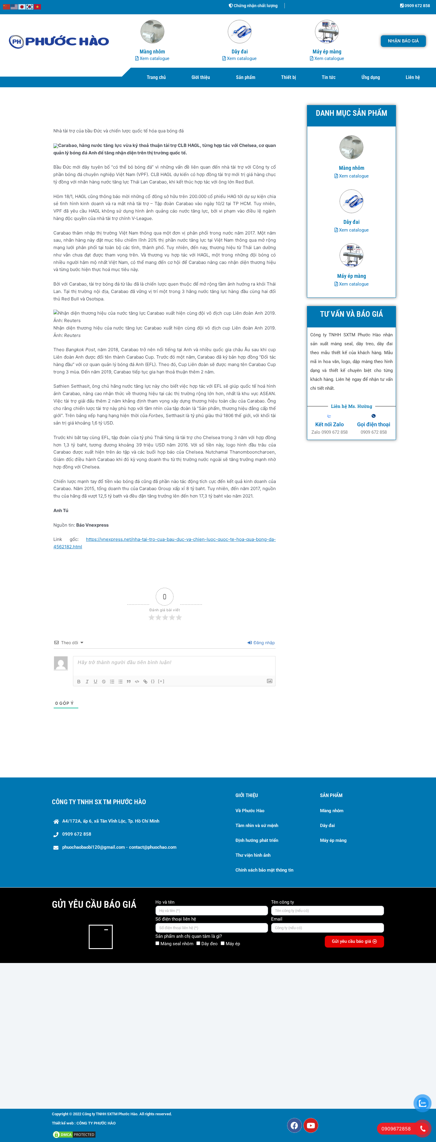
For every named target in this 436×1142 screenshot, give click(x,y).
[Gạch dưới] (95, 681)
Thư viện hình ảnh (252, 855)
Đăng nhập (263, 642)
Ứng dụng (371, 77)
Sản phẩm (245, 77)
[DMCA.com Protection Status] (74, 1134)
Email (276, 919)
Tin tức (328, 77)
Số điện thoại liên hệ (175, 919)
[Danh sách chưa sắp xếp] (120, 681)
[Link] (145, 681)
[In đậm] (79, 681)
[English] (14, 6)
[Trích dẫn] (129, 681)
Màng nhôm (331, 810)
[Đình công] (104, 681)
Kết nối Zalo (329, 424)
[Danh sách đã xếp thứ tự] (112, 681)
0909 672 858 (417, 5)
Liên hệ (413, 77)
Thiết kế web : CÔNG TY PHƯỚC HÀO (84, 1123)
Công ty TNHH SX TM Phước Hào (99, 802)
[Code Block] (137, 681)
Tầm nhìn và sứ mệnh (256, 825)
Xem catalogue (154, 58)
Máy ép (233, 943)
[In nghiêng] (87, 681)
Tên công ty (282, 902)
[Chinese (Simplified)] (7, 6)
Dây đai (327, 825)
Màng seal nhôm (176, 943)
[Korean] (30, 6)
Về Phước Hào (249, 810)
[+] (161, 681)
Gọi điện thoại (373, 424)
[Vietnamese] (38, 6)
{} (153, 681)
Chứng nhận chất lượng (255, 5)
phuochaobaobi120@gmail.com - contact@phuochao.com (119, 847)
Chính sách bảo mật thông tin (264, 870)
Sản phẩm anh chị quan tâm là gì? (188, 936)
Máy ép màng (333, 840)
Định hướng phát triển (256, 840)
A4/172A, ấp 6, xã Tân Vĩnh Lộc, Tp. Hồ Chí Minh (110, 821)
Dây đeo (209, 943)
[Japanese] (22, 6)
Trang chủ (156, 77)
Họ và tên (164, 902)
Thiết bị (288, 77)
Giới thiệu (201, 77)
